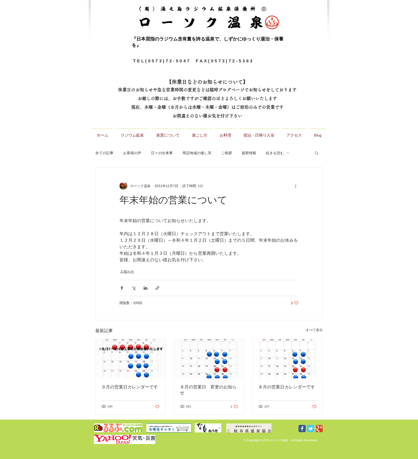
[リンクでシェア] (157, 288)
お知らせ (127, 271)
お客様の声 (132, 153)
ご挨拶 (226, 153)
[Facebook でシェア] (121, 288)
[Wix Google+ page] (319, 428)
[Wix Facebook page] (302, 428)
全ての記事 (104, 153)
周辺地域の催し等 (196, 153)
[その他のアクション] (296, 186)
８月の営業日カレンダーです (286, 387)
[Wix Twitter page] (310, 428)
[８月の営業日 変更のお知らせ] (209, 358)
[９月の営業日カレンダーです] (130, 358)
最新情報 (249, 153)
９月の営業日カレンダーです (129, 387)
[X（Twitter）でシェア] (133, 288)
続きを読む (275, 153)
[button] (316, 153)
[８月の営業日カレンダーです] (287, 358)
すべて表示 (314, 330)
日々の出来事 (162, 153)
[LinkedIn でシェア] (145, 288)
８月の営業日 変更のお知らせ (208, 390)
